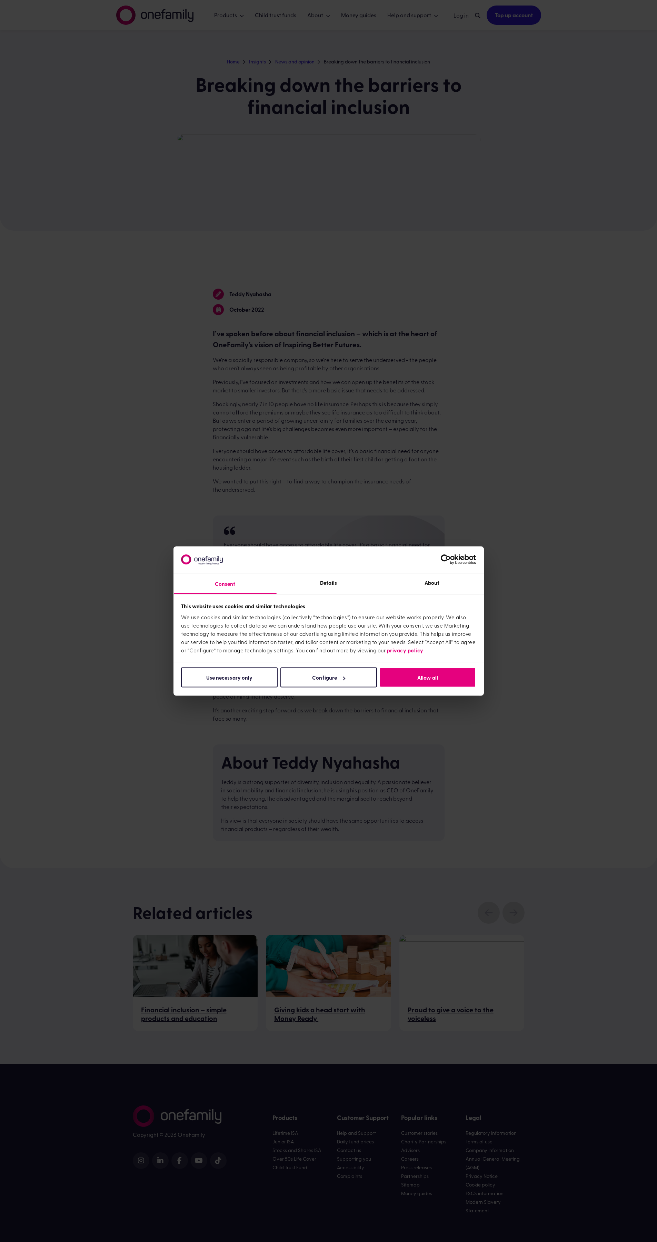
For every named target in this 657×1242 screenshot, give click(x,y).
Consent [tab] (225, 583)
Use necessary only (229, 677)
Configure (324, 677)
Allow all (427, 677)
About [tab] (432, 582)
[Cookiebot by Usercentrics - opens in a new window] (446, 559)
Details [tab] (328, 582)
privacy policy (405, 650)
